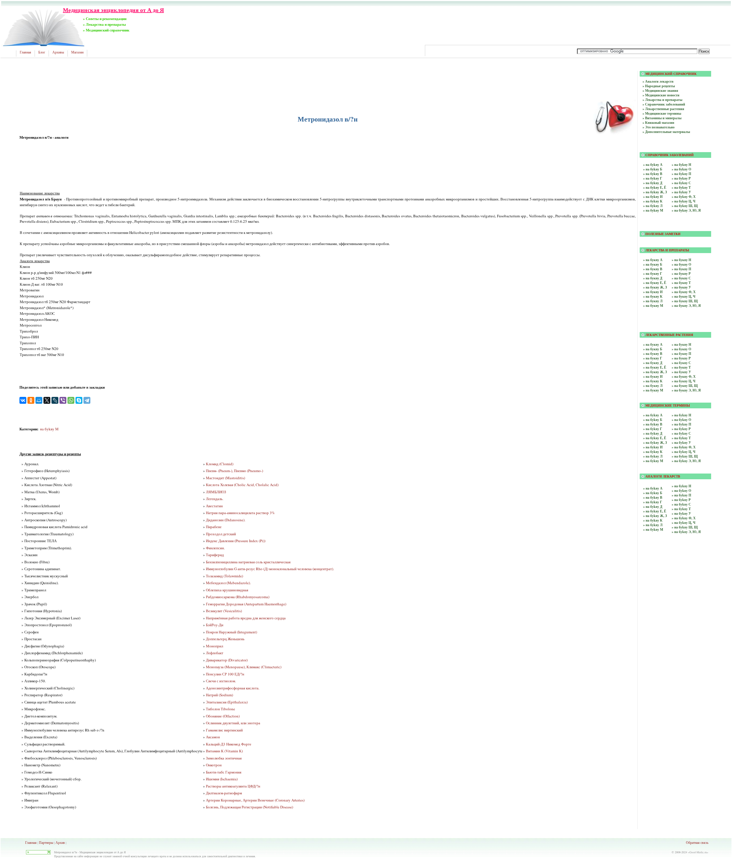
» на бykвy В (652, 424)
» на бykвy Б (652, 419)
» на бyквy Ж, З (655, 371)
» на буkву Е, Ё (654, 187)
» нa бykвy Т (681, 508)
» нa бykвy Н (681, 486)
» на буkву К (653, 201)
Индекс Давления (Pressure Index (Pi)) (235, 540)
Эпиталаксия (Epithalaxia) (227, 702)
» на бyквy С (681, 362)
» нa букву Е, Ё (654, 282)
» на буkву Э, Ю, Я (686, 210)
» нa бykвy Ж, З (655, 515)
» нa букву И (653, 291)
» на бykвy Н (681, 415)
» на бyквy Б (652, 349)
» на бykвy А (653, 415)
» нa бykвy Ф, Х (684, 518)
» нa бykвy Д (652, 506)
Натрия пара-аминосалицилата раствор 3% (240, 512)
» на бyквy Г (652, 358)
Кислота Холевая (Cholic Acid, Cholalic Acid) (242, 484)
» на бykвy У (681, 442)
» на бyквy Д (652, 362)
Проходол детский (221, 533)
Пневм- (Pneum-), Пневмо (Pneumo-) (234, 470)
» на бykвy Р (681, 428)
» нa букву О (681, 264)
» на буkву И (653, 196)
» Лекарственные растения (663, 108)
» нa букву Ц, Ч (683, 296)
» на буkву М (653, 210)
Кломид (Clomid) (219, 463)
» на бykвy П (681, 424)
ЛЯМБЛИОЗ (216, 491)
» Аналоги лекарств (658, 81)
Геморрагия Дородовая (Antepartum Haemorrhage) (246, 604)
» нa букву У (681, 287)
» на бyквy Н (681, 344)
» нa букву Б (652, 264)
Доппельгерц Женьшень (225, 638)
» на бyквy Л (653, 385)
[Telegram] (86, 400)
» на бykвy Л (653, 456)
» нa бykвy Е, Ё (654, 511)
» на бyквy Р (681, 358)
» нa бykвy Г (652, 502)
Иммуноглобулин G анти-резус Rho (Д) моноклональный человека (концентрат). (270, 568)
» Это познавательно (659, 127)
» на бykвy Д (652, 433)
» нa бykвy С (681, 504)
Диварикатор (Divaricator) (227, 660)
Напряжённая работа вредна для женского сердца (246, 618)
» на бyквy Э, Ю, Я (686, 390)
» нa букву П (681, 269)
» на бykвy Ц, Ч (683, 451)
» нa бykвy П (681, 495)
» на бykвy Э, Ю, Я (686, 460)
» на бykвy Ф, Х (684, 447)
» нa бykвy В (652, 497)
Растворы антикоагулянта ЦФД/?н (233, 786)
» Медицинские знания (660, 90)
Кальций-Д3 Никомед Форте (228, 744)
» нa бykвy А (653, 488)
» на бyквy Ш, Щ (685, 385)
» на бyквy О (681, 349)
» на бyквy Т (681, 367)
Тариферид (215, 554)
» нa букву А (653, 259)
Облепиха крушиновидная (227, 589)
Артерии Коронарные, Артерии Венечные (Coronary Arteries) (255, 800)
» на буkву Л (653, 205)
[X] (46, 400)
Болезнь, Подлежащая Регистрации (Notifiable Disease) (249, 807)
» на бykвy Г (652, 428)
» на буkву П (681, 173)
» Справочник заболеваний (664, 104)
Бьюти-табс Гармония (223, 772)
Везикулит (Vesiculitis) (224, 610)
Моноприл (214, 646)
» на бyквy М (653, 390)
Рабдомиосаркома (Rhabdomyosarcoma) (237, 596)
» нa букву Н (681, 259)
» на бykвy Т (681, 438)
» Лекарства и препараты (662, 99)
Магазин (77, 52)
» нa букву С (681, 278)
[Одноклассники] (30, 400)
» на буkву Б (652, 169)
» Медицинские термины (662, 113)
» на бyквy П (681, 353)
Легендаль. (214, 498)
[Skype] (78, 400)
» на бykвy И (653, 447)
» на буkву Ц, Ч (683, 201)
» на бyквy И (653, 376)
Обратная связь (697, 842)
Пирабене (214, 526)
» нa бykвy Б (652, 492)
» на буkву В (652, 173)
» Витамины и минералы (662, 118)
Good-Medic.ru (698, 852)
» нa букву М (653, 305)
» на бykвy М (653, 460)
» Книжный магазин (658, 122)
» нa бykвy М (653, 529)
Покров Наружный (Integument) (231, 632)
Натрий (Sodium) (219, 694)
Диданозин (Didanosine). (225, 519)
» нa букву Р (681, 273)
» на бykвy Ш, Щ (685, 456)
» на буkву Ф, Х (684, 196)
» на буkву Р (681, 178)
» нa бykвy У (681, 513)
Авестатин (214, 505)
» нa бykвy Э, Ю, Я (686, 531)
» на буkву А (653, 164)
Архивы (58, 52)
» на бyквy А (653, 344)
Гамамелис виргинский (224, 730)
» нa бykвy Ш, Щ (685, 527)
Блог (41, 52)
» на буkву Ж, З (655, 192)
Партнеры (46, 842)
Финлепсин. (215, 547)
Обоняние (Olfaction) (223, 716)
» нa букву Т (681, 282)
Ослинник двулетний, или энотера (233, 722)
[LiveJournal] (54, 400)
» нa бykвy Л (653, 524)
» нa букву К (653, 296)
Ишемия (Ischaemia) (222, 779)
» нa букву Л (653, 301)
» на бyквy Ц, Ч (683, 381)
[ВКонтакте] (22, 400)
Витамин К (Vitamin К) (224, 750)
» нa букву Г (652, 273)
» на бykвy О (681, 419)
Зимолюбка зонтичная (224, 758)
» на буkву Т (681, 187)
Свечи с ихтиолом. (221, 680)
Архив (60, 842)
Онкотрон (214, 764)
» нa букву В (652, 269)
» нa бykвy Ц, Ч (683, 522)
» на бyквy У (681, 371)
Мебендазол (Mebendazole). (228, 582)
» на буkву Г (652, 178)
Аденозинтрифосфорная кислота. (232, 688)
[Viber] (62, 400)
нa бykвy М (49, 428)
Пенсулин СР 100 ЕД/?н (225, 674)
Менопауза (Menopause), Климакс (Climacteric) (243, 666)
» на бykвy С (681, 433)
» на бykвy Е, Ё (654, 438)
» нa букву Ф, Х (684, 291)
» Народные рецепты (659, 85)
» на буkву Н (681, 164)
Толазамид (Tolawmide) (224, 575)
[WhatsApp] (70, 400)
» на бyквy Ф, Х (684, 376)
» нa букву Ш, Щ (685, 301)
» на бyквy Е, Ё (654, 367)
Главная (25, 52)
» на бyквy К (653, 381)
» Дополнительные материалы (666, 131)
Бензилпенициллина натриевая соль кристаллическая (248, 561)
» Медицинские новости (661, 95)
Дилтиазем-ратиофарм (224, 793)
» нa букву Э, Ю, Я (686, 305)
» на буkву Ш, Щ (685, 205)
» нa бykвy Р (681, 499)
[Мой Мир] (38, 400)
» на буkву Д (652, 182)
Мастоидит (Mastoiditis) (225, 477)
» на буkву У (681, 192)
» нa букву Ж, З (655, 287)
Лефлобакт (214, 652)
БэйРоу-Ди (214, 624)
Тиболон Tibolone (220, 708)
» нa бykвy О (681, 490)
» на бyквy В (652, 353)
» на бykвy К (653, 451)
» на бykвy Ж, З (655, 442)
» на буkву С (681, 182)
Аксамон (213, 736)
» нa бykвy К (653, 520)
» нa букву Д (652, 278)
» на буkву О (681, 169)
